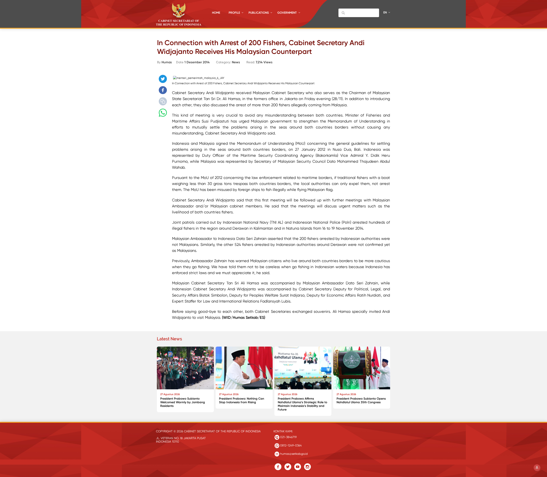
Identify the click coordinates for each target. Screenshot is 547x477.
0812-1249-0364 (290, 445)
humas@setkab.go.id (293, 453)
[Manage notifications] (537, 467)
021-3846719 (288, 437)
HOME (216, 13)
